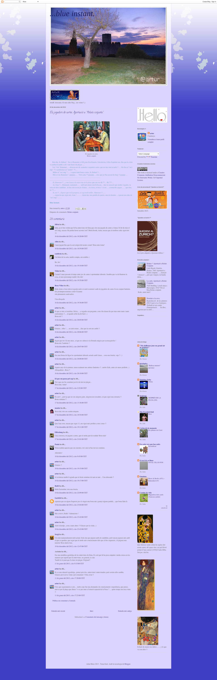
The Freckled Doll (147, 412)
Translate (154, 157)
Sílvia (57, 224)
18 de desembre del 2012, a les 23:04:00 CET (71, 505)
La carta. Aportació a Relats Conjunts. (157, 282)
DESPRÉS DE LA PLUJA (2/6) (154, 399)
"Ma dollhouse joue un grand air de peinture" (152, 346)
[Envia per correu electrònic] (76, 209)
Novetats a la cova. (153, 298)
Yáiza (57, 271)
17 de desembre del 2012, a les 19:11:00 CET (71, 427)
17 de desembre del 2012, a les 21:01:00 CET (71, 439)
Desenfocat (152, 446)
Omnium (143, 476)
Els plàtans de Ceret (155, 430)
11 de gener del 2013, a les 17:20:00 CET (70, 578)
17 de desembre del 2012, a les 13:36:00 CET (71, 402)
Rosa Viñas (59, 285)
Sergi (57, 534)
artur (57, 307)
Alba (57, 241)
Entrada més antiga (125, 611)
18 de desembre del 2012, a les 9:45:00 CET (71, 456)
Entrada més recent (58, 611)
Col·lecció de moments (148, 428)
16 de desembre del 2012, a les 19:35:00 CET (71, 280)
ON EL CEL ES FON (155, 462)
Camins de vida (146, 492)
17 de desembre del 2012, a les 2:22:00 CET (71, 388)
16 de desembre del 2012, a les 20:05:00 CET (71, 320)
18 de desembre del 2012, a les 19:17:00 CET (71, 480)
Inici (91, 611)
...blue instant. (72, 13)
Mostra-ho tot (164, 507)
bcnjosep (143, 395)
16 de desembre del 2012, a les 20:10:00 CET (71, 373)
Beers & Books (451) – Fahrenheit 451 (156, 479)
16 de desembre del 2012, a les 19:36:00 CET (71, 302)
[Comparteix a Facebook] (83, 209)
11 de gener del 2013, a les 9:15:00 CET (69, 563)
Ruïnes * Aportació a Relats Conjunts (157, 264)
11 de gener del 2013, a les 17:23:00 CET (70, 595)
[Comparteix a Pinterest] (85, 209)
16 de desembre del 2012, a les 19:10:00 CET (71, 265)
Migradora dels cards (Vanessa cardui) (155, 495)
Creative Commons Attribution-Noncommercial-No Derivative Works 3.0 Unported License (151, 176)
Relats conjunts (91, 156)
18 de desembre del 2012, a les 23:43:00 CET (71, 529)
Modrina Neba (145, 379)
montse (57, 408)
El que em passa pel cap (64, 378)
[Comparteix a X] (81, 209)
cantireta (58, 253)
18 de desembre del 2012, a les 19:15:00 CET (71, 468)
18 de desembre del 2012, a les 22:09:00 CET (71, 492)
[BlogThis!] (79, 209)
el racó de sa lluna (146, 460)
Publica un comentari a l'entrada (64, 600)
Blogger (127, 664)
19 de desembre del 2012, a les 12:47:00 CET (71, 546)
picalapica (143, 363)
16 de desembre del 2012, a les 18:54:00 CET (71, 248)
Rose (150, 414)
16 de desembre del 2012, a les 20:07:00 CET (71, 346)
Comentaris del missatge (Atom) (96, 617)
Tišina (150, 381)
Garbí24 (58, 498)
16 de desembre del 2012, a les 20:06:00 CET (71, 332)
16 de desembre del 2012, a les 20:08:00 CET (71, 358)
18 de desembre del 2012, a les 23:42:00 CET (71, 517)
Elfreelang (59, 432)
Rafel (57, 486)
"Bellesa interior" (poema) (154, 366)
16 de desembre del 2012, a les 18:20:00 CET (71, 236)
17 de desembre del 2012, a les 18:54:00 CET (71, 415)
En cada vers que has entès (150, 444)
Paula (57, 444)
